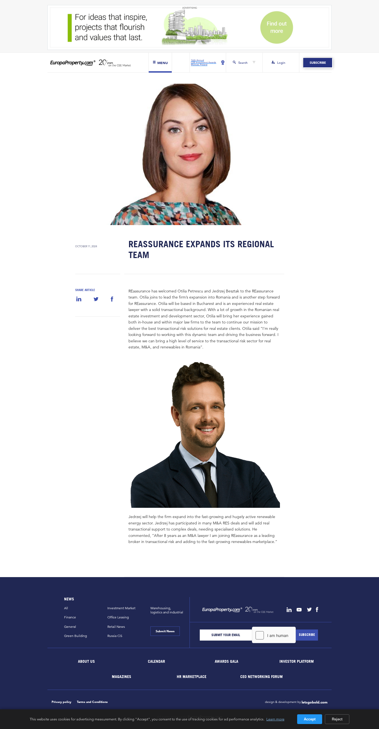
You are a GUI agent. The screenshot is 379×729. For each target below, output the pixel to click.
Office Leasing (118, 617)
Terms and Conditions (92, 702)
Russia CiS (114, 636)
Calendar (156, 661)
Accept (309, 719)
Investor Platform (296, 661)
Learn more (275, 719)
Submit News (165, 631)
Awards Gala (226, 661)
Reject (337, 719)
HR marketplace (191, 676)
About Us (86, 661)
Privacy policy (61, 702)
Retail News (116, 627)
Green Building (75, 636)
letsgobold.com (314, 702)
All (66, 608)
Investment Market (121, 608)
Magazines (121, 676)
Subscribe (317, 63)
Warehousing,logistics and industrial (166, 610)
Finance (70, 617)
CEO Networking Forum (261, 676)
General (70, 627)
